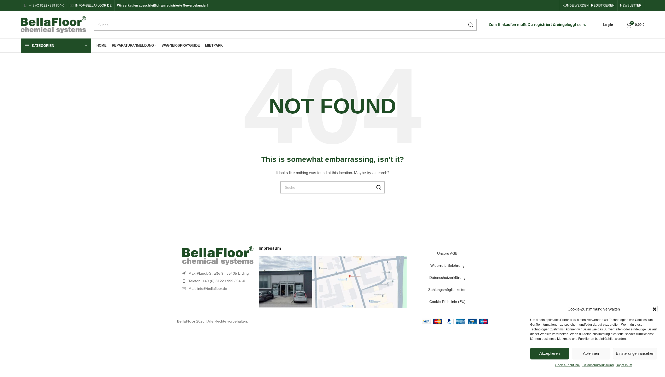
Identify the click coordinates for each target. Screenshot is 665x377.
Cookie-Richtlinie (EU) (447, 302)
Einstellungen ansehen (635, 353)
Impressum (624, 365)
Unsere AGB (447, 253)
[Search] (471, 25)
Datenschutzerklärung (598, 365)
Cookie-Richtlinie (567, 365)
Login (608, 25)
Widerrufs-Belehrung (447, 265)
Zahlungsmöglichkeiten (447, 289)
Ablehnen (591, 353)
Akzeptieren (549, 353)
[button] (654, 309)
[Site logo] (53, 24)
